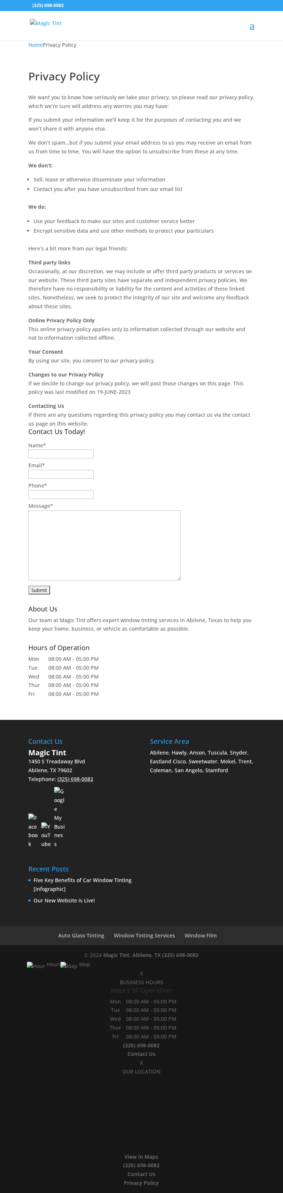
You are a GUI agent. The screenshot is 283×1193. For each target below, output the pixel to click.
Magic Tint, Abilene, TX (132, 954)
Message (40, 505)
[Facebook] (33, 831)
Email (36, 465)
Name (37, 445)
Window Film (201, 935)
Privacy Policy (141, 1182)
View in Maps (141, 1156)
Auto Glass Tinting (81, 935)
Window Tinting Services (144, 935)
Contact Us (141, 1053)
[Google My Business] (59, 818)
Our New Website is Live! (64, 900)
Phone (37, 485)
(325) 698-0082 (180, 954)
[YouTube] (46, 835)
